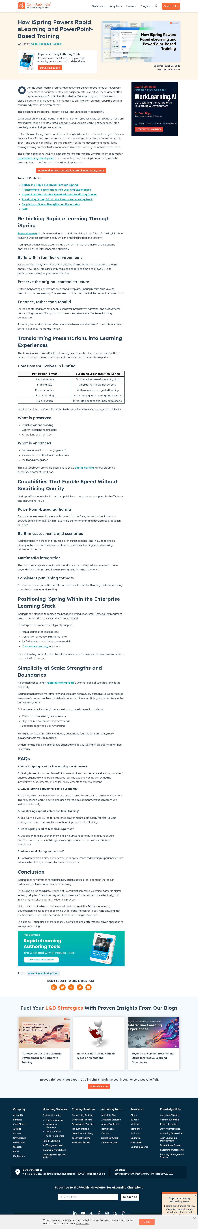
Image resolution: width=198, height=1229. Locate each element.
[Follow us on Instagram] (107, 1213)
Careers (17, 1133)
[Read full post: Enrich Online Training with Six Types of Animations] (98, 1032)
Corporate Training (169, 1115)
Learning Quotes (139, 1147)
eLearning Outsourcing (172, 1149)
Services (97, 6)
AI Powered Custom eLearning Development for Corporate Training (42, 1058)
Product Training (80, 1128)
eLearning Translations (54, 1150)
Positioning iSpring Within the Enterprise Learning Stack (57, 199)
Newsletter (136, 1142)
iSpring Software (109, 1138)
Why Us (114, 6)
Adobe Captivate (110, 1124)
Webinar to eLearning (51, 1125)
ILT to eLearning (54, 1120)
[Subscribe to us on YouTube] (83, 1213)
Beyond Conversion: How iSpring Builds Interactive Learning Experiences (152, 1058)
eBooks (135, 1119)
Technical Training (81, 1138)
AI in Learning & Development (168, 1139)
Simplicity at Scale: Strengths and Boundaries (51, 204)
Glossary (17, 1147)
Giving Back (19, 1138)
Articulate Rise (108, 1115)
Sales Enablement (81, 1142)
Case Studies (19, 1124)
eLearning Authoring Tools (43, 973)
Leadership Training (82, 1119)
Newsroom (19, 1142)
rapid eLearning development (36, 158)
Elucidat (105, 1133)
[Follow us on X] (91, 1213)
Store (16, 1151)
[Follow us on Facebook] (99, 1213)
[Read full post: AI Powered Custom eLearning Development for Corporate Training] (44, 1032)
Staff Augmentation (53, 1145)
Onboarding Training (82, 1115)
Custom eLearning (52, 1115)
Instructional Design (170, 1145)
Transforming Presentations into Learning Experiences (56, 189)
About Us (18, 1115)
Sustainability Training (83, 1124)
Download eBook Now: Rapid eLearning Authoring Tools (71, 170)
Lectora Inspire (109, 1142)
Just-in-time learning (35, 646)
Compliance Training (82, 1133)
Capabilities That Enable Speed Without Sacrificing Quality (59, 194)
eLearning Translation (171, 1133)
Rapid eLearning (28, 233)
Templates (136, 1128)
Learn (130, 6)
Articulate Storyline (111, 1119)
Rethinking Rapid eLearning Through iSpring (50, 184)
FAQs (25, 209)
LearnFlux (136, 1138)
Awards (17, 1128)
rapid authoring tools (60, 682)
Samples (17, 1119)
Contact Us (171, 6)
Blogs (144, 6)
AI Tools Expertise (55, 1136)
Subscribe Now (99, 1086)
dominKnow (107, 1128)
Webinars (135, 1124)
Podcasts (135, 1133)
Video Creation (53, 1131)
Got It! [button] (147, 1221)
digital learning (84, 467)
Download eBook (50, 67)
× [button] (194, 1218)
